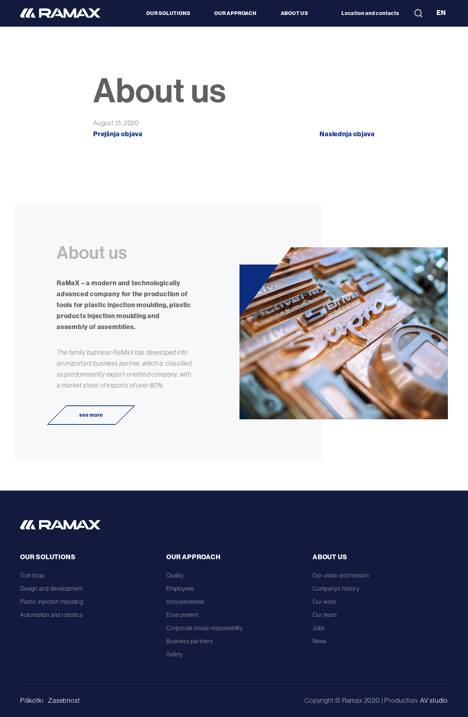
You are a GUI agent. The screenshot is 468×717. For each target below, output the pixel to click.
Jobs (319, 628)
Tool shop (32, 575)
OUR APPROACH (235, 13)
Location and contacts (370, 13)
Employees (180, 588)
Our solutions (47, 557)
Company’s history (336, 588)
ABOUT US (294, 13)
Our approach (193, 557)
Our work (324, 601)
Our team (324, 614)
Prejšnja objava (118, 134)
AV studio (434, 700)
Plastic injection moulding (51, 601)
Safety (174, 654)
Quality (175, 575)
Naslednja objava (347, 134)
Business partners (189, 641)
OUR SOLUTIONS (168, 13)
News (320, 641)
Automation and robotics (51, 614)
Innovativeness (185, 601)
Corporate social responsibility (204, 628)
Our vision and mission (341, 575)
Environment (182, 614)
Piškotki (31, 700)
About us (330, 557)
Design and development (51, 588)
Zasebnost (64, 700)
